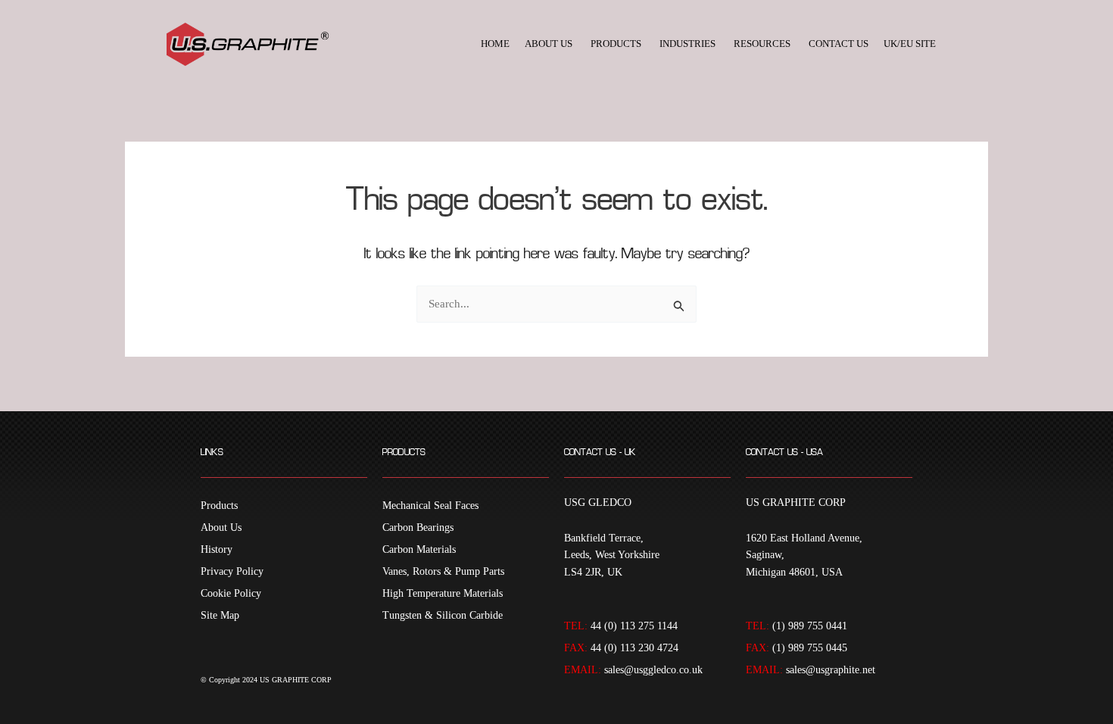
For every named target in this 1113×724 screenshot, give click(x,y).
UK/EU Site (910, 43)
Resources (762, 43)
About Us (548, 43)
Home (495, 43)
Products (616, 43)
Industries (687, 43)
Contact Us (838, 43)
